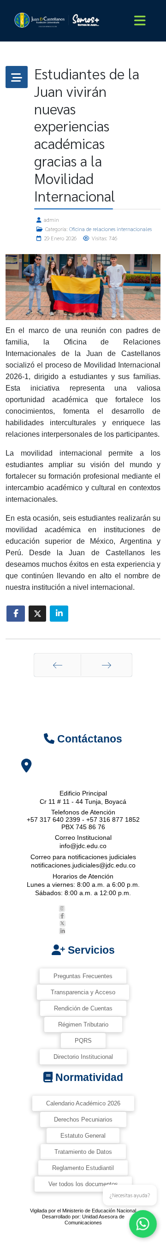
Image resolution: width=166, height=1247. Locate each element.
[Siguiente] (106, 665)
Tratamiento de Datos (83, 1151)
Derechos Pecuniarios (83, 1119)
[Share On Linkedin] (59, 614)
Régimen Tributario (83, 1024)
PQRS (83, 1040)
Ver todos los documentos (83, 1184)
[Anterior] (57, 665)
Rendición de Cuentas (83, 1008)
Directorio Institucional (83, 1056)
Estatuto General (83, 1135)
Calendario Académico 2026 (83, 1103)
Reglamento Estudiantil (83, 1167)
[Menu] (139, 21)
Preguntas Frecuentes (83, 976)
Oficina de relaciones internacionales (110, 228)
